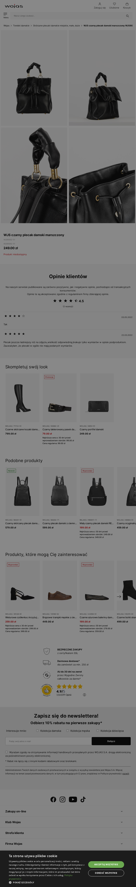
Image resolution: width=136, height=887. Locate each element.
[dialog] (68, 443)
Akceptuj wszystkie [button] (106, 864)
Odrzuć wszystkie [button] (106, 872)
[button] (47, 882)
